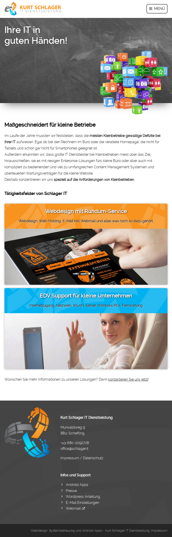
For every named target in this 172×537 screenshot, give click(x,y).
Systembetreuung (62, 530)
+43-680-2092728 (74, 443)
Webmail (73, 508)
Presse (71, 491)
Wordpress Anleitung (83, 496)
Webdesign (39, 530)
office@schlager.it (74, 448)
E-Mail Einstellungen (82, 502)
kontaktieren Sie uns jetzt (128, 379)
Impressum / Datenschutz (81, 458)
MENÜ (158, 8)
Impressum (159, 530)
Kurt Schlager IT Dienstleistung (127, 530)
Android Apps (77, 485)
